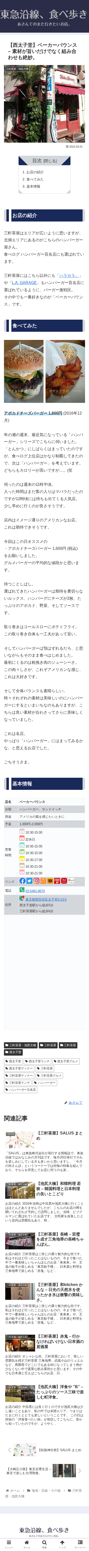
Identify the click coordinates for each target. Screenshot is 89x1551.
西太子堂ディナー (21, 1068)
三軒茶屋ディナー (21, 1075)
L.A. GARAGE (24, 283)
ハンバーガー (47, 1083)
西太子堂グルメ (67, 1061)
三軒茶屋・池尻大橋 (22, 1045)
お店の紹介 (35, 172)
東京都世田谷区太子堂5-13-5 (46, 899)
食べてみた (35, 179)
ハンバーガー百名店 (22, 1089)
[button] (79, 850)
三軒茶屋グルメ (51, 1075)
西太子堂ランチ (39, 1061)
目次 (37, 160)
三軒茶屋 (50, 1045)
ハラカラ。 (69, 275)
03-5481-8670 (35, 891)
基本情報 (33, 186)
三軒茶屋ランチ (19, 1083)
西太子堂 (15, 1052)
